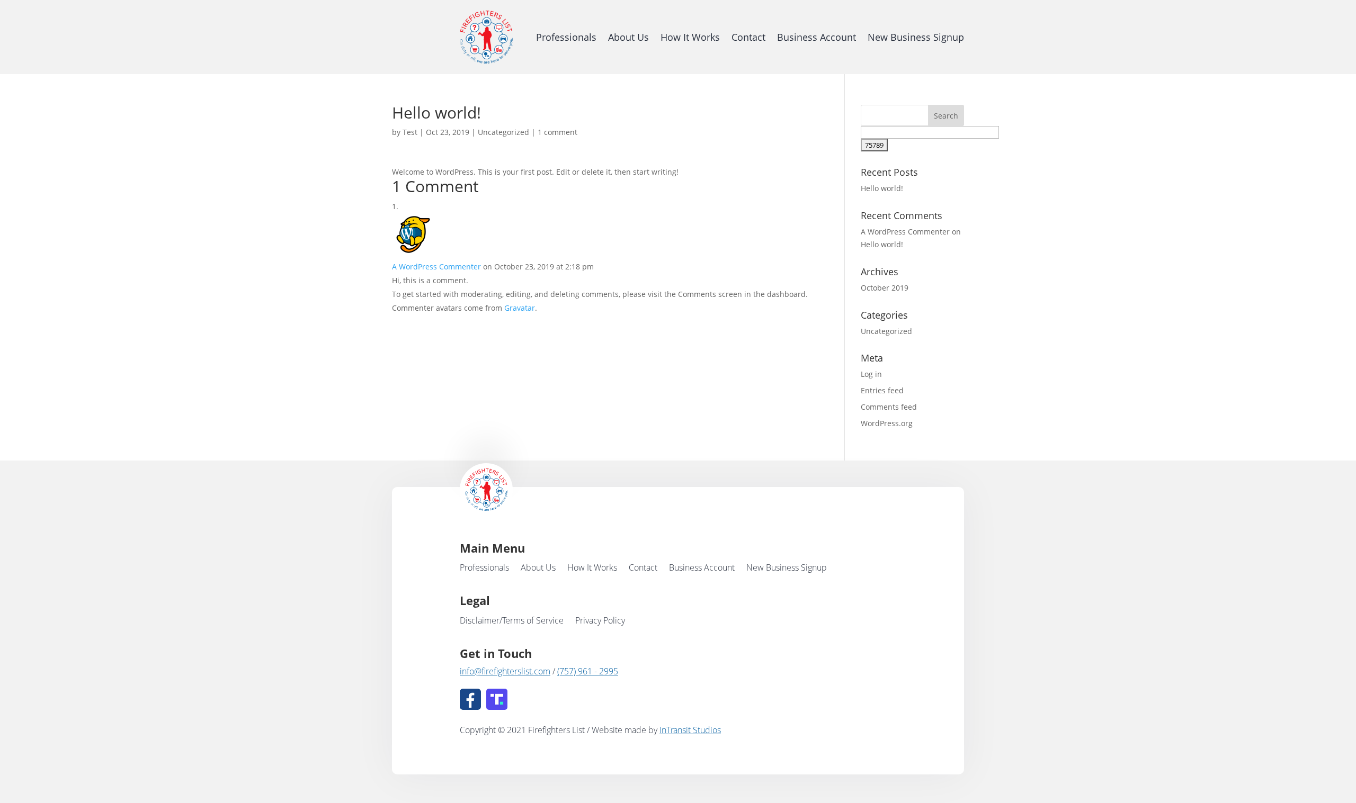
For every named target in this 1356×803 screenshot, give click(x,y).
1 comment (557, 132)
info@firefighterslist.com (505, 671)
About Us (628, 37)
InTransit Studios (690, 730)
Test (410, 132)
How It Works (690, 37)
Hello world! (882, 188)
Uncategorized (503, 132)
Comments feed (889, 407)
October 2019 (884, 288)
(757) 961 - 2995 (587, 671)
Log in (871, 374)
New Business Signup (916, 37)
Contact (748, 37)
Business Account (816, 37)
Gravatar (519, 308)
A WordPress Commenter (436, 266)
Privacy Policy (600, 621)
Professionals (566, 37)
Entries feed (882, 390)
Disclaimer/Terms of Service (512, 621)
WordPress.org (887, 423)
